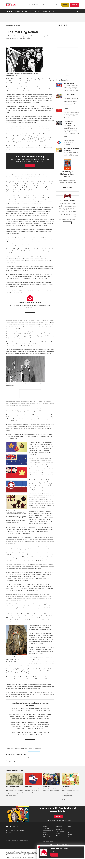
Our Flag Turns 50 (69, 94)
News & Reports (72, 830)
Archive (45, 11)
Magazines (28, 11)
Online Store (71, 832)
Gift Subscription (60, 820)
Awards (37, 11)
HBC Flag (67, 109)
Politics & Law (17, 25)
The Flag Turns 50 (69, 83)
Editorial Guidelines (47, 836)
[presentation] (59, 85)
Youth (51, 11)
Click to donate (30, 738)
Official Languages (69, 140)
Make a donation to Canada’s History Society (16, 830)
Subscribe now (30, 165)
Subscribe (74, 4)
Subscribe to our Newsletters (12, 838)
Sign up (54, 854)
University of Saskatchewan (34, 750)
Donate (65, 4)
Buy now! (67, 222)
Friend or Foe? (29, 786)
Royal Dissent (47, 786)
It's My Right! (66, 786)
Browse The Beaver (67, 187)
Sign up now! (30, 311)
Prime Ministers (17, 757)
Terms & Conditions (31, 857)
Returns (70, 834)
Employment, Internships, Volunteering (59, 828)
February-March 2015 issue (27, 748)
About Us (31, 4)
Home (7, 25)
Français (55, 4)
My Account (48, 820)
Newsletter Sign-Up (38, 4)
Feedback (51, 4)
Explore (9, 11)
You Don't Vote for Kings (13, 786)
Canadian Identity (25, 757)
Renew (53, 820)
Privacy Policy (25, 857)
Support (70, 836)
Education (18, 11)
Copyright (8, 857)
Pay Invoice (68, 820)
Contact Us (45, 4)
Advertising (46, 828)
